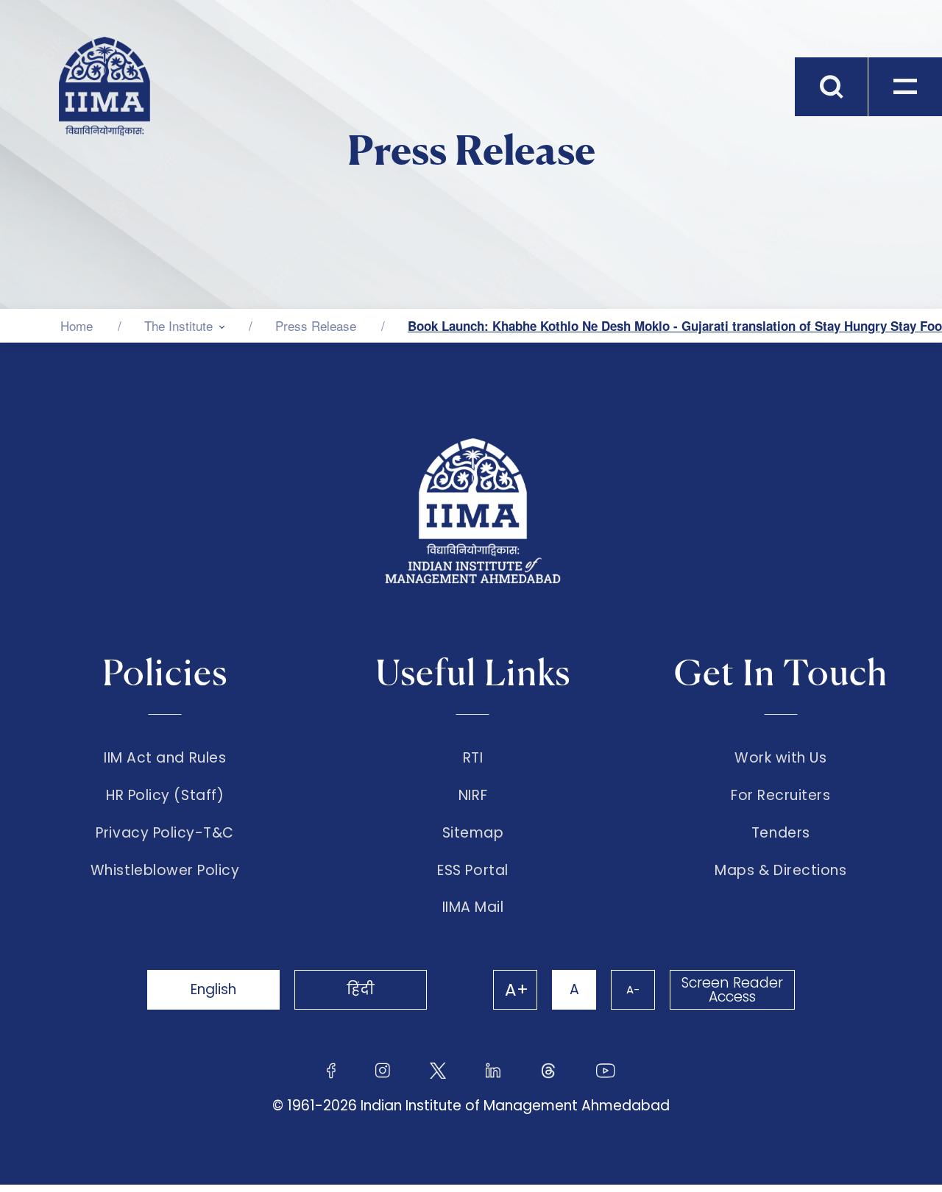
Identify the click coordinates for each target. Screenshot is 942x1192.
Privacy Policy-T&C (165, 833)
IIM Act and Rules (165, 758)
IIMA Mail (473, 907)
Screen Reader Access (732, 990)
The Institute (178, 325)
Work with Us (780, 758)
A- (633, 989)
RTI (473, 758)
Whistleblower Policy (165, 870)
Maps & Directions (780, 870)
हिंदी (361, 989)
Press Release (315, 325)
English (213, 989)
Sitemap (473, 833)
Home (76, 325)
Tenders (780, 833)
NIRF (472, 795)
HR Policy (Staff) (165, 795)
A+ (516, 990)
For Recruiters (780, 795)
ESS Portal (472, 870)
